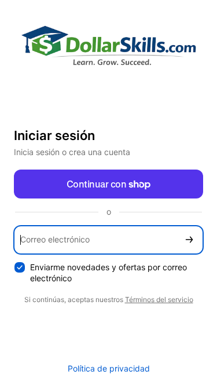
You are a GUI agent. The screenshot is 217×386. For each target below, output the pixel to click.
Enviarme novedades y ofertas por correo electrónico (108, 272)
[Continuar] (189, 240)
